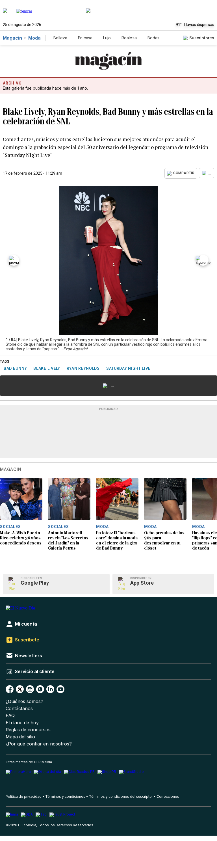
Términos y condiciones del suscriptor (121, 796)
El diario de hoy (22, 722)
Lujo (107, 37)
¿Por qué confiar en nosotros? (39, 744)
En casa (85, 37)
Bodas (153, 37)
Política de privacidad (24, 796)
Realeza (129, 37)
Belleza (60, 37)
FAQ (10, 715)
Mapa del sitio (20, 737)
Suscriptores (201, 37)
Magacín (12, 38)
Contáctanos (19, 708)
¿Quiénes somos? (24, 701)
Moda (34, 38)
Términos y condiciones (65, 796)
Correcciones (168, 796)
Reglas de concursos (28, 729)
